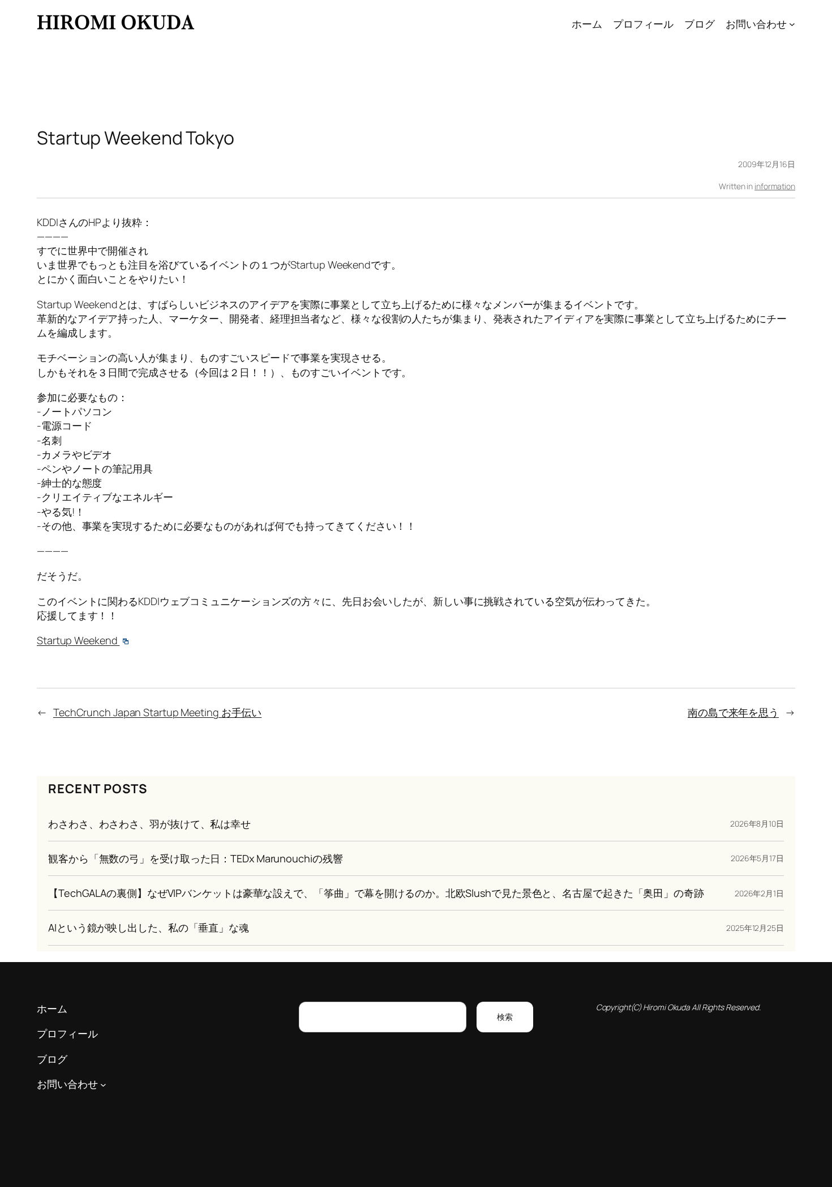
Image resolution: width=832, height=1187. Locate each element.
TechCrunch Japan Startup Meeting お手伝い (157, 712)
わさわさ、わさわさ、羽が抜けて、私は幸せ (149, 823)
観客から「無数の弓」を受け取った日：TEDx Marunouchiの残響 (195, 858)
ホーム (587, 24)
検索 (505, 1016)
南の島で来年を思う (733, 712)
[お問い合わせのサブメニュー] (792, 24)
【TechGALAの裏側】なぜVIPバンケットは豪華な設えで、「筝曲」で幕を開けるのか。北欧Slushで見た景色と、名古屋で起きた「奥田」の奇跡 (376, 893)
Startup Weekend (78, 640)
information (774, 186)
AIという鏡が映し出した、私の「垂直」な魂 (148, 927)
